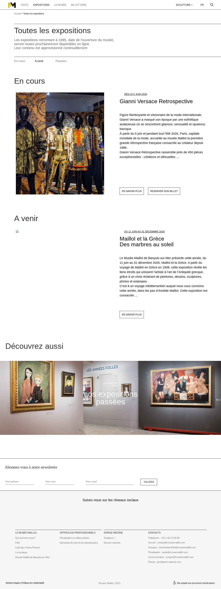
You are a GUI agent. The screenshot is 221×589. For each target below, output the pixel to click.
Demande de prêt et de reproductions (79, 542)
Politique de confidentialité (33, 583)
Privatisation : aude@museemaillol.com (168, 552)
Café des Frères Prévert (27, 547)
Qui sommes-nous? (25, 537)
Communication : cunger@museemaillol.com (171, 557)
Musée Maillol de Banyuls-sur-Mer (32, 557)
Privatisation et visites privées (74, 537)
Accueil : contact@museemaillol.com (166, 542)
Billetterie (78, 4)
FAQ (17, 542)
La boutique (21, 552)
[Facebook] (110, 507)
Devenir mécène (112, 542)
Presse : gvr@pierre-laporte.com (164, 561)
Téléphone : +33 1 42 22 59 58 (164, 537)
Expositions (41, 4)
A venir (39, 61)
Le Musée (60, 4)
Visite (24, 4)
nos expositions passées (111, 398)
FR (202, 4)
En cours (19, 61)
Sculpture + (184, 4)
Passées (61, 61)
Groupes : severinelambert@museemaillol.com (172, 547)
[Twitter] (120, 507)
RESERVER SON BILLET (164, 191)
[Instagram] (100, 507)
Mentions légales (13, 583)
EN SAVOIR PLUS (132, 191)
